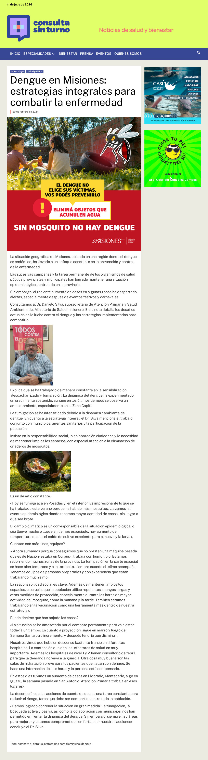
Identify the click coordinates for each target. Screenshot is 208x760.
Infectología (17, 71)
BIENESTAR (68, 54)
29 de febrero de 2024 (25, 111)
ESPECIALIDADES (37, 54)
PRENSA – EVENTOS (95, 54)
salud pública (35, 71)
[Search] (198, 52)
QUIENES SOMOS (128, 54)
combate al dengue (30, 743)
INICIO (15, 54)
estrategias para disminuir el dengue (67, 743)
